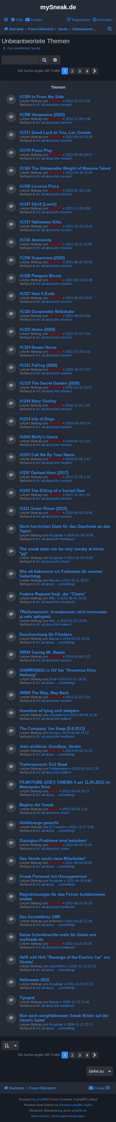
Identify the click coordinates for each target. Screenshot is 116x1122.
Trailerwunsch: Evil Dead (43, 764)
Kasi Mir (55, 101)
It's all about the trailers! (53, 624)
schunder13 (58, 715)
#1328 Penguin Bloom (40, 275)
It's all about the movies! (54, 104)
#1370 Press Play (35, 150)
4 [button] (87, 71)
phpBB (42, 1099)
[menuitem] (17, 19)
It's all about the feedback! (55, 539)
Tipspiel (27, 997)
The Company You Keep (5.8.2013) (52, 728)
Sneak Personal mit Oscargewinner (53, 876)
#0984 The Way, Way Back (44, 692)
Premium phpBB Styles (75, 1105)
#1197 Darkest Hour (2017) (43, 472)
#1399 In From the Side (41, 96)
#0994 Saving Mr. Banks (42, 652)
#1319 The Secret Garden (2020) (49, 383)
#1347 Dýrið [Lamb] (37, 204)
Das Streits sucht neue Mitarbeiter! (52, 858)
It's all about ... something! (55, 584)
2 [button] (72, 71)
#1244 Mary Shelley (37, 401)
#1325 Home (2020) (37, 329)
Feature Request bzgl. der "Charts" (52, 594)
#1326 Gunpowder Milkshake (46, 311)
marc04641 (57, 966)
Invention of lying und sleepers (49, 710)
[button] (94, 71)
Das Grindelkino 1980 (39, 917)
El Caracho (57, 827)
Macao (54, 580)
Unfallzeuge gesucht (38, 822)
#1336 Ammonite (35, 240)
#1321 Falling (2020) (38, 365)
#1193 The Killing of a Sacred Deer (52, 490)
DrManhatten (58, 768)
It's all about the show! (52, 561)
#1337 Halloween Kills (40, 222)
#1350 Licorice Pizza (39, 186)
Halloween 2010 (34, 980)
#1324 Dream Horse (37, 347)
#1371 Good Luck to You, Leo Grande (55, 132)
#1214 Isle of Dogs (36, 419)
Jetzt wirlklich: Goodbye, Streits (50, 746)
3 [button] (80, 71)
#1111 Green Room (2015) (43, 508)
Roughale (56, 535)
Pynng (53, 733)
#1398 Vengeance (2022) (42, 114)
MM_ (52, 598)
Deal (52, 679)
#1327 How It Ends (37, 293)
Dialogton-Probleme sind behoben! (53, 840)
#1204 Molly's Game (38, 437)
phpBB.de (79, 1110)
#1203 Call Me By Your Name (46, 455)
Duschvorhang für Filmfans (45, 634)
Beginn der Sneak (36, 805)
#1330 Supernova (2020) (42, 258)
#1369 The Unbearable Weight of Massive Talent (64, 168)
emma (54, 791)
